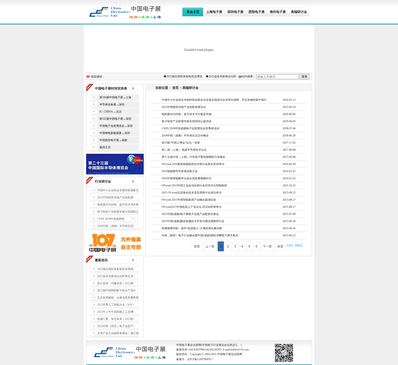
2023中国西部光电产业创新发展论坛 (184, 107)
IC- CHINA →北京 (111, 111)
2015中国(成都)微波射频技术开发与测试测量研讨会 (193, 221)
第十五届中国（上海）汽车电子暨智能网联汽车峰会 (193, 157)
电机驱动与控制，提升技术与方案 (118, 204)
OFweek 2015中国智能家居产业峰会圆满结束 (189, 199)
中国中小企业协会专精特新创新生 (118, 190)
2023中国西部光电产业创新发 (115, 197)
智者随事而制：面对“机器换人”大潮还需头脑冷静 (192, 228)
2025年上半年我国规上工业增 (115, 311)
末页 (280, 246)
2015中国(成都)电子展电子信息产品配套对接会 (190, 214)
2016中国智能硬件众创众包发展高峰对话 (186, 178)
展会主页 (193, 12)
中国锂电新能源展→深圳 (115, 133)
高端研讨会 (190, 88)
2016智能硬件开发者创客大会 (180, 171)
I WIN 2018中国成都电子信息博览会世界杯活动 (190, 128)
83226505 (215, 349)
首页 (175, 88)
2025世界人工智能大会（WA (114, 304)
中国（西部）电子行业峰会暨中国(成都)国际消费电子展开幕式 (200, 235)
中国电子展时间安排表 (111, 88)
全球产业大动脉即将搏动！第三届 (118, 333)
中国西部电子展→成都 (113, 140)
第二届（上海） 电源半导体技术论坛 (184, 149)
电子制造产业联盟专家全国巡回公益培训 (186, 121)
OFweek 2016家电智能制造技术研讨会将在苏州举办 (193, 164)
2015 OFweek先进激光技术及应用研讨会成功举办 (192, 192)
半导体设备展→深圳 (112, 104)
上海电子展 (214, 12)
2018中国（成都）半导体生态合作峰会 (185, 135)
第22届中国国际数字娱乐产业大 (116, 290)
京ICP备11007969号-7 (200, 359)
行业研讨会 (103, 181)
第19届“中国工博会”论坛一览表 (181, 142)
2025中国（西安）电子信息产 (115, 326)
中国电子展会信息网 (188, 345)
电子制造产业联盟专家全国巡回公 (118, 211)
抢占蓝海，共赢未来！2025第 (115, 283)
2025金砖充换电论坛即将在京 (224, 76)
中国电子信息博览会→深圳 (116, 125)
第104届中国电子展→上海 (115, 97)
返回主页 (105, 147)
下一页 (267, 246)
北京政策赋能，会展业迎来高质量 (118, 297)
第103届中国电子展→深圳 (115, 118)
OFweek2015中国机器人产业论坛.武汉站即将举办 (192, 207)
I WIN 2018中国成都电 (110, 218)
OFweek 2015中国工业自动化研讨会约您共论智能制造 (194, 185)
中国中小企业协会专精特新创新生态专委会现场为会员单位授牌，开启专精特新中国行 (214, 99)
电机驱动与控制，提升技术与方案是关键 (186, 114)
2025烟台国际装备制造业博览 (182, 76)
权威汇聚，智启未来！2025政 (115, 319)
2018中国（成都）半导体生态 (115, 226)
